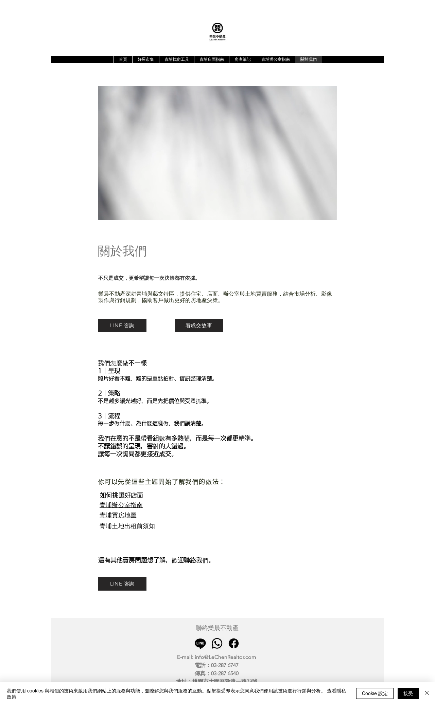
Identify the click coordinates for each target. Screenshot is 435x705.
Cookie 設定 (375, 693)
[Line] (200, 643)
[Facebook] (233, 643)
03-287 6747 (225, 665)
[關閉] (427, 693)
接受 (408, 693)
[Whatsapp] (217, 643)
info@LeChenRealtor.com (225, 657)
